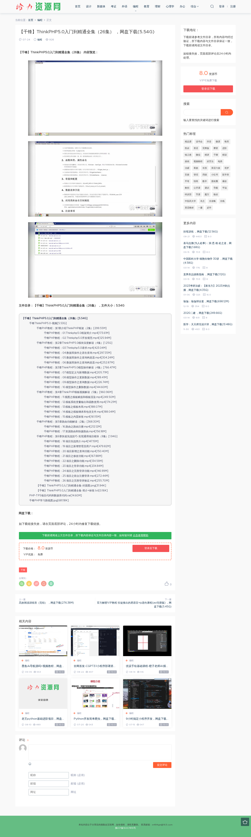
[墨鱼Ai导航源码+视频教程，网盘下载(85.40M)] (43, 641)
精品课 (188, 141)
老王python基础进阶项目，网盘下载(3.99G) (42, 719)
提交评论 (162, 765)
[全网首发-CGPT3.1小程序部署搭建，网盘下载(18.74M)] (95, 641)
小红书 (214, 175)
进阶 (224, 148)
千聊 (216, 155)
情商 (196, 181)
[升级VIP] (245, 822)
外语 (124, 6)
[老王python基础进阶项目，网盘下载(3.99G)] (43, 693)
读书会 (199, 141)
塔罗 (227, 168)
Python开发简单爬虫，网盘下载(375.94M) (94, 719)
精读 (224, 155)
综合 (193, 6)
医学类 (225, 175)
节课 (198, 194)
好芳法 (210, 161)
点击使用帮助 (140, 535)
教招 (187, 188)
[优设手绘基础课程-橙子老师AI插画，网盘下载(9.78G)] (147, 641)
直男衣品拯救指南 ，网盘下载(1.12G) (204, 274)
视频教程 (198, 161)
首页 (77, 6)
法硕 (187, 168)
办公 (182, 6)
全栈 (222, 201)
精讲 (207, 155)
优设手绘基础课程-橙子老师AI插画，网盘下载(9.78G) (146, 666)
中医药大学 (190, 201)
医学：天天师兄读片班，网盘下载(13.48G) (207, 324)
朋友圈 (214, 181)
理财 (157, 6)
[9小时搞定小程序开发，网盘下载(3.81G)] (147, 693)
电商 (220, 161)
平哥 (187, 181)
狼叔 (216, 194)
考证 (113, 6)
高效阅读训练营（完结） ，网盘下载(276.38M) (46, 603)
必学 (209, 208)
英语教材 (189, 208)
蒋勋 (196, 168)
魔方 (207, 194)
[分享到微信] (21, 583)
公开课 (197, 188)
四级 (204, 175)
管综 (196, 175)
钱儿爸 (188, 155)
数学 (204, 181)
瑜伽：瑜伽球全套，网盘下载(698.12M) (206, 301)
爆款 (224, 181)
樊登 (216, 148)
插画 (187, 161)
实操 (187, 175)
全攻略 (212, 201)
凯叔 (187, 148)
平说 (224, 188)
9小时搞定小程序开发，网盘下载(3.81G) (146, 719)
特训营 (188, 194)
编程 (135, 6)
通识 (207, 188)
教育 (146, 6)
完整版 (205, 148)
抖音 (209, 141)
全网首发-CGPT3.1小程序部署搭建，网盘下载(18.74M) (93, 666)
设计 (89, 6)
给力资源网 (38, 6)
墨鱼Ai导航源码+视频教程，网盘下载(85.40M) (42, 666)
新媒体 (101, 6)
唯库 (227, 141)
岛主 (202, 201)
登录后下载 (150, 548)
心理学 (170, 6)
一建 (200, 208)
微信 (198, 155)
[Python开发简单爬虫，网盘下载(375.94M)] (95, 693)
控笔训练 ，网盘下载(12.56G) (200, 231)
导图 (216, 188)
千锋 (23, 570)
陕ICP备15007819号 (125, 828)
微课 (218, 141)
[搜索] (212, 6)
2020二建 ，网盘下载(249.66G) (202, 313)
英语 (196, 148)
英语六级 (215, 168)
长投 (204, 168)
